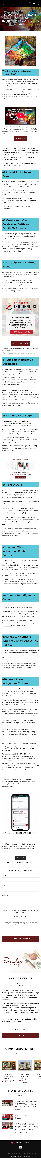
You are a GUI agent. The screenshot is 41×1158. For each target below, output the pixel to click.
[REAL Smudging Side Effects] (7, 1117)
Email (4, 885)
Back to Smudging (21, 938)
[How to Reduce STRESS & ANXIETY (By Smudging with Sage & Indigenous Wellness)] (7, 1103)
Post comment (20, 916)
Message (6, 895)
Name (4, 875)
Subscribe (20, 138)
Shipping (13, 986)
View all (20, 1053)
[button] (6, 1082)
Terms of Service (24, 924)
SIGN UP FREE (20, 343)
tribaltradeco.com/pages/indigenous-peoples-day (19, 353)
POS (12, 1156)
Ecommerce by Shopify (23, 1156)
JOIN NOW (21, 858)
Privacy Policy (11, 924)
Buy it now (21, 1035)
